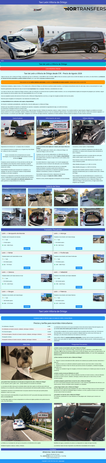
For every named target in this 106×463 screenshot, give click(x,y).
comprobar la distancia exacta (47, 78)
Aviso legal (61, 461)
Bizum (20, 158)
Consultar (27, 248)
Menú (2, 60)
